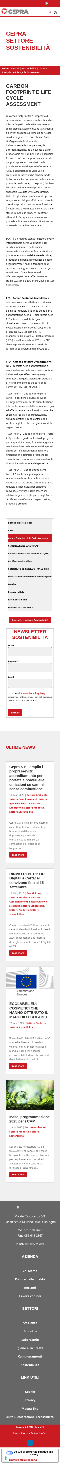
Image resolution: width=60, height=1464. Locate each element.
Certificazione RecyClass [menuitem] (20, 561)
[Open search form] (50, 11)
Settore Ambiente (37, 795)
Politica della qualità (30, 1279)
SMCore (43, 1433)
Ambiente (30, 1323)
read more (18, 854)
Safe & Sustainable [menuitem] (17, 599)
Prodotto (30, 1331)
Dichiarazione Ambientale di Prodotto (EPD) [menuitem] (30, 576)
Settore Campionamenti (23, 799)
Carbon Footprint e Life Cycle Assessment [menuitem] (28, 538)
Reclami (30, 1288)
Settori (15, 68)
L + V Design (32, 1433)
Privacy (30, 1400)
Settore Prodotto (34, 807)
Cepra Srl (39, 1427)
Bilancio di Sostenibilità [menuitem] (20, 522)
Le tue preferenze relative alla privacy (33, 1453)
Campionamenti (30, 1356)
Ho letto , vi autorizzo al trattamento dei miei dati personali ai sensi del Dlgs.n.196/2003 (30, 697)
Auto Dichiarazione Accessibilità (30, 1417)
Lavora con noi (30, 1296)
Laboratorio (30, 1340)
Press (38, 893)
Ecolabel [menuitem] (12, 584)
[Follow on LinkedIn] (30, 1443)
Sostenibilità (29, 68)
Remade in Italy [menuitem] (16, 592)
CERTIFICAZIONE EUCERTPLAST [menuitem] (24, 545)
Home (5, 68)
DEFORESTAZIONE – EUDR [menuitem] (21, 607)
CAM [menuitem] (10, 530)
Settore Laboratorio (32, 905)
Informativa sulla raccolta (20, 1459)
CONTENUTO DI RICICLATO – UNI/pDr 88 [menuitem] (28, 569)
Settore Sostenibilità (21, 811)
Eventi (30, 893)
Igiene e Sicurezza (30, 1348)
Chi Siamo (30, 1271)
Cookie (30, 1392)
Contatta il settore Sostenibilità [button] (30, 620)
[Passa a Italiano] (51, 4)
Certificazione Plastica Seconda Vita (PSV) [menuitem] (28, 553)
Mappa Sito (30, 1408)
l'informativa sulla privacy (32, 693)
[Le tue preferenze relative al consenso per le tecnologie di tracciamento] (6, 1458)
